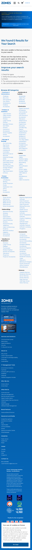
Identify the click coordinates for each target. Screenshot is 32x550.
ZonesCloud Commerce (8, 371)
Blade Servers (7, 202)
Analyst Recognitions (6, 419)
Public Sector (4, 439)
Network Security (8, 211)
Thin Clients (6, 101)
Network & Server (8, 154)
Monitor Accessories (9, 251)
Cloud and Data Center (7, 339)
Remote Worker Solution (7, 396)
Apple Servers (7, 201)
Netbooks (22, 99)
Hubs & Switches (8, 220)
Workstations (7, 103)
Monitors (5, 243)
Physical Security (8, 223)
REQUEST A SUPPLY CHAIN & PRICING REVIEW (16, 25)
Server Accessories (8, 206)
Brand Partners (6, 409)
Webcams (22, 260)
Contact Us (4, 458)
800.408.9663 (5, 461)
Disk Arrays (6, 147)
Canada (3, 449)
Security (3, 345)
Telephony (6, 225)
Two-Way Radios (23, 139)
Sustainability (4, 361)
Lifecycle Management (7, 394)
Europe (3, 451)
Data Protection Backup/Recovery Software (25, 206)
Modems (5, 229)
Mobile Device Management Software (24, 211)
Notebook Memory (25, 274)
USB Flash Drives (24, 281)
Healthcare (4, 440)
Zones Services (5, 392)
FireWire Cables (23, 159)
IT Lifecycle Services (6, 347)
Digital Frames (23, 131)
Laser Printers (7, 113)
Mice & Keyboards (25, 255)
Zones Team (4, 386)
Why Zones (4, 353)
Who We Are (5, 381)
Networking (4, 341)
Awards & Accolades (6, 421)
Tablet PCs (22, 98)
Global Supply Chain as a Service (9, 400)
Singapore (4, 455)
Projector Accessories (9, 257)
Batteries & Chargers (26, 262)
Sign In (27, 2)
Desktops (5, 96)
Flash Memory (24, 279)
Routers (5, 222)
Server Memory (24, 276)
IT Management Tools (8, 365)
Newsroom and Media (8, 416)
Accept (16, 544)
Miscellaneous (24, 267)
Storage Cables (23, 171)
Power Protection (25, 263)
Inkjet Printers (7, 115)
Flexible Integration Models (8, 377)
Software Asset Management (9, 405)
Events (3, 428)
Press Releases (5, 432)
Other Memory (24, 283)
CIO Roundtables (5, 426)
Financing (3, 359)
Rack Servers (6, 204)
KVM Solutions (7, 218)
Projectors (6, 255)
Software (3, 402)
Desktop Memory (25, 272)
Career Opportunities (7, 355)
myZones (3, 369)
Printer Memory (24, 277)
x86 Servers (6, 199)
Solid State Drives (8, 162)
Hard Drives (6, 148)
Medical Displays (7, 250)
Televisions (22, 119)
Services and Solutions (8, 336)
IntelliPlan (3, 373)
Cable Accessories (24, 180)
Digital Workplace (6, 343)
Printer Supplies (7, 133)
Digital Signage (5, 404)
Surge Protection (8, 183)
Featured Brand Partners (7, 412)
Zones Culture (5, 384)
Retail (2, 442)
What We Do (5, 389)
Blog (2, 422)
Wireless (5, 213)
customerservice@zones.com (9, 463)
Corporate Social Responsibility (9, 357)
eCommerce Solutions (7, 368)
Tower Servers (7, 197)
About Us (4, 351)
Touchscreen (6, 248)
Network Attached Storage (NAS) (8, 157)
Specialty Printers (8, 124)
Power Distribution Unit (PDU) (7, 186)
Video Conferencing (8, 227)
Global (3, 446)
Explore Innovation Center (8, 430)
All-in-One (6, 98)
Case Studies (4, 424)
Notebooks (22, 96)
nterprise (3, 375)
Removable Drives (8, 160)
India (2, 453)
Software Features (25, 225)
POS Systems (7, 99)
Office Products (24, 265)
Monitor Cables (23, 160)
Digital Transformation (7, 398)
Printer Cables (23, 169)
